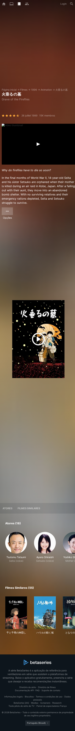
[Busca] (71, 4)
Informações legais (13, 696)
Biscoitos (29, 696)
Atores (7, 508)
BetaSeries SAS (21, 703)
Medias (34, 703)
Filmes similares (29, 508)
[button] (16, 551)
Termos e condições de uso (49, 696)
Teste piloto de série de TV (21, 706)
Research (57, 703)
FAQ (37, 690)
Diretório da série (27, 687)
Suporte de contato (51, 690)
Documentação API (24, 690)
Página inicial (9, 89)
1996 (34, 89)
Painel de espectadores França (51, 706)
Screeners (45, 703)
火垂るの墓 (61, 89)
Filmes (23, 89)
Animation (46, 89)
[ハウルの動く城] (45, 612)
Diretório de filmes (47, 687)
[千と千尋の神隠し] (16, 612)
